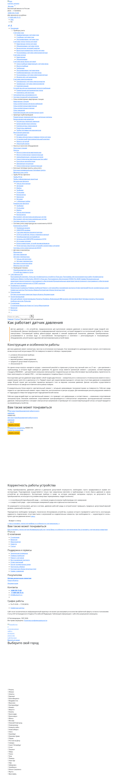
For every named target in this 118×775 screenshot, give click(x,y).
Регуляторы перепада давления (27, 121)
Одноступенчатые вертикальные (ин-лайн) (31, 159)
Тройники (19, 190)
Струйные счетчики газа (25, 37)
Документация (13, 583)
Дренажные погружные (24, 164)
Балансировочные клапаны (26, 124)
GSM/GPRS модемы (23, 230)
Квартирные (20, 57)
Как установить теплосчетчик (19, 524)
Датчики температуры (24, 261)
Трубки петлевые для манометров (28, 130)
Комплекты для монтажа (25, 93)
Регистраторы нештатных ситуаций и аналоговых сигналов (37, 246)
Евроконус (20, 197)
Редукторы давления (23, 128)
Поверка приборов (17, 556)
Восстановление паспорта (20, 560)
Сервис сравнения (17, 571)
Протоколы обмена (18, 567)
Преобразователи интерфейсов (28, 237)
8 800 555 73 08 (16, 590)
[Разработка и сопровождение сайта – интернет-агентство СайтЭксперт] (13, 630)
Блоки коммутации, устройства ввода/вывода (32, 243)
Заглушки (19, 186)
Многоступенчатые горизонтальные (29, 155)
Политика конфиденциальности (35, 620)
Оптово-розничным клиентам (19, 578)
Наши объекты (13, 580)
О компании (15, 537)
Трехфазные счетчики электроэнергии (30, 84)
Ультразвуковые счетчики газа (27, 39)
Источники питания (23, 241)
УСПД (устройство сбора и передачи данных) (32, 235)
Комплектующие (22, 86)
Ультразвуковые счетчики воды (27, 70)
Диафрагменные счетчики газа (27, 35)
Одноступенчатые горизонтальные (29, 166)
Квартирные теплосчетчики (26, 44)
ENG (12, 20)
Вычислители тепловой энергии (28, 48)
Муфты (18, 188)
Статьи (17, 319)
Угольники (20, 192)
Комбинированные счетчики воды (28, 73)
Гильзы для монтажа (23, 259)
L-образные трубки (23, 201)
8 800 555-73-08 (13, 13)
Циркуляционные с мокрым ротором (29, 157)
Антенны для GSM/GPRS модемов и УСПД (31, 239)
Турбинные (20, 68)
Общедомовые (21, 59)
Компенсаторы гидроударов (26, 126)
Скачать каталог (13, 3)
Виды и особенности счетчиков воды (45, 524)
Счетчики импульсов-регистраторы (29, 232)
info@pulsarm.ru (16, 595)
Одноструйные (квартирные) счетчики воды (32, 64)
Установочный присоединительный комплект (33, 139)
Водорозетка (21, 195)
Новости (14, 544)
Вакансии (14, 540)
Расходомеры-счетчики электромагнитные (32, 53)
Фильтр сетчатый (22, 141)
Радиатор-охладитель (15, 430)
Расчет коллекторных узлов (21, 564)
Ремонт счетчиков (17, 558)
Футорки (19, 199)
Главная (11, 319)
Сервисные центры (17, 608)
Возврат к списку (15, 521)
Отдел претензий (17, 562)
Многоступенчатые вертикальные (28, 152)
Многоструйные (22, 66)
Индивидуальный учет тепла (40, 530)
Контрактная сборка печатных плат (23, 569)
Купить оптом (14, 425)
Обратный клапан (22, 144)
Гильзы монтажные (23, 184)
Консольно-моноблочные (25, 161)
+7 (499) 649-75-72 (14, 17)
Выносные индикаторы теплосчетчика (30, 50)
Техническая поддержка (19, 553)
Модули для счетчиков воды (26, 77)
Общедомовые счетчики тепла (27, 46)
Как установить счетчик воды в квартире (93, 530)
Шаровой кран (21, 135)
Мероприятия (16, 542)
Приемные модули (23, 228)
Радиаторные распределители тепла (29, 90)
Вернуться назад (14, 640)
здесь (33, 516)
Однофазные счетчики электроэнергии (30, 81)
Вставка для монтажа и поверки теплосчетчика (33, 137)
